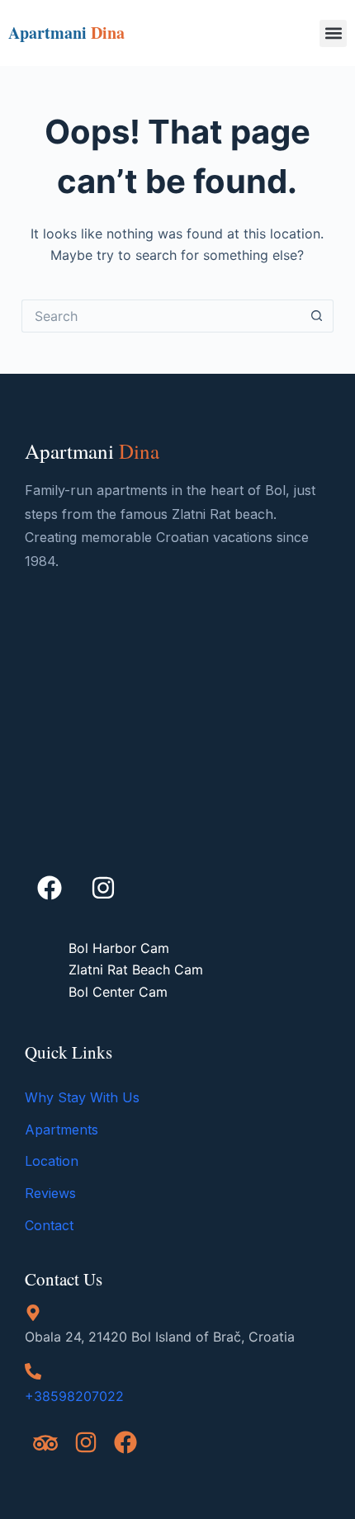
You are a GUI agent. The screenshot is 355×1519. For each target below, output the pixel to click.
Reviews (50, 1193)
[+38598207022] (33, 1371)
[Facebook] (49, 888)
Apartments (61, 1129)
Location (51, 1161)
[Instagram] (103, 888)
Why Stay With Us (82, 1097)
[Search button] (317, 316)
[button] (333, 33)
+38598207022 (74, 1396)
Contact (49, 1225)
